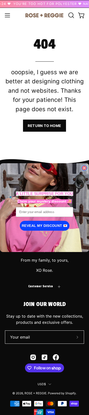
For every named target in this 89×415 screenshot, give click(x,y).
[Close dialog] (84, 168)
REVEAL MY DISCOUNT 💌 (44, 226)
